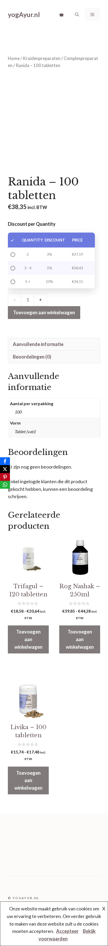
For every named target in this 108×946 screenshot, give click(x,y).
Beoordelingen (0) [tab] (32, 357)
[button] (77, 14)
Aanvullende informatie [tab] (38, 344)
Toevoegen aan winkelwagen (44, 312)
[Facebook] (5, 461)
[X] (5, 469)
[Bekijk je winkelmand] (61, 14)
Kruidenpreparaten (42, 58)
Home (14, 58)
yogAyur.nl (24, 14)
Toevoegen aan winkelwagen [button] (28, 639)
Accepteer (67, 931)
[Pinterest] (5, 477)
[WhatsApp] (5, 485)
